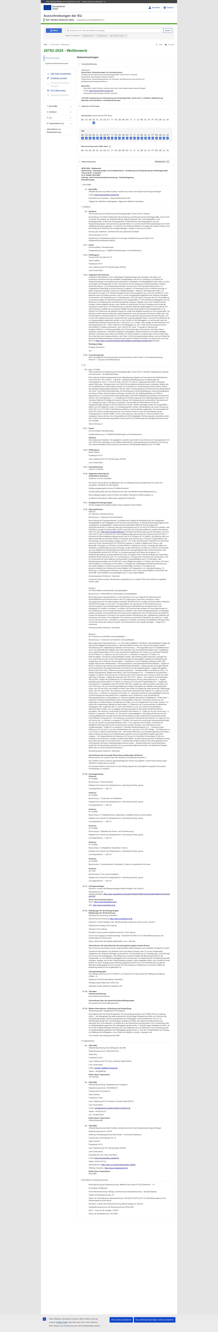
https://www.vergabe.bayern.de (116, 1168)
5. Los (49, 118)
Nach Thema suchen (117, 36)
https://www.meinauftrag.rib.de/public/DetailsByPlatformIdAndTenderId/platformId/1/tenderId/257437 (129, 895)
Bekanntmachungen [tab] (52, 58)
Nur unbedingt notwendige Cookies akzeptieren (154, 1320)
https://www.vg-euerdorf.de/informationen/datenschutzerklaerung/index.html (124, 341)
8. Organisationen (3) (55, 123)
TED (45, 44)
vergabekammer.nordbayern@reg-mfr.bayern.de (112, 1108)
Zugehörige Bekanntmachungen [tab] (56, 63)
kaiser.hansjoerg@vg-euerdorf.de (101, 91)
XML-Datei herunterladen (61, 74)
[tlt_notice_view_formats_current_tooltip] (168, 162)
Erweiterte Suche (88, 36)
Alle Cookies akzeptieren (121, 1320)
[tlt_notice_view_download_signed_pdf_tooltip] (94, 122)
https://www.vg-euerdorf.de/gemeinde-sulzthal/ (118, 1165)
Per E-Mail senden (58, 90)
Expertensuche (102, 36)
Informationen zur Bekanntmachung (54, 130)
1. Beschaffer (52, 106)
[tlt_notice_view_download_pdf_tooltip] (82, 138)
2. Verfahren (52, 112)
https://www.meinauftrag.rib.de (105, 902)
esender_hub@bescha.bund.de (106, 1068)
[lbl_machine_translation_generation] (110, 147)
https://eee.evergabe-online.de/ (112, 532)
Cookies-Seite (61, 1322)
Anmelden (156, 8)
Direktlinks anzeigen (59, 78)
